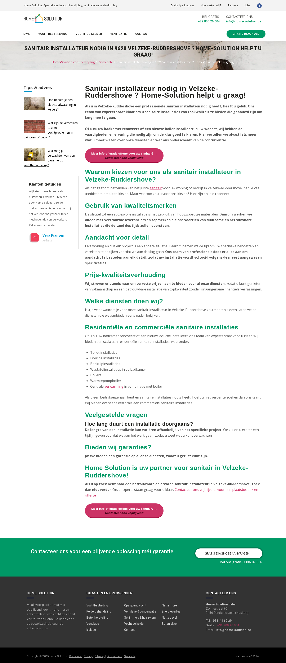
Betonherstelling (97, 617)
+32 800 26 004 (209, 21)
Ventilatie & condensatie (140, 611)
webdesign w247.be (247, 656)
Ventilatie (118, 33)
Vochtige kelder (89, 33)
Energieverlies (171, 611)
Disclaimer (75, 656)
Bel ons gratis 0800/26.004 (240, 562)
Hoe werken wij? (211, 5)
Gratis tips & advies (183, 5)
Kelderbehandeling (98, 611)
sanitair (156, 188)
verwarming (113, 386)
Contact (142, 33)
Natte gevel (169, 617)
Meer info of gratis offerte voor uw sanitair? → (124, 155)
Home (26, 33)
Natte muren (170, 605)
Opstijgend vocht (135, 605)
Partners (233, 5)
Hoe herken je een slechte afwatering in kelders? (62, 104)
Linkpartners (114, 656)
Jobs (247, 5)
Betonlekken (170, 623)
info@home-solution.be (243, 21)
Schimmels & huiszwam (140, 617)
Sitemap (100, 656)
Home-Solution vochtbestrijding (73, 62)
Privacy (88, 656)
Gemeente (106, 62)
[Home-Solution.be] (43, 19)
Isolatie (91, 629)
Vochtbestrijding (52, 33)
